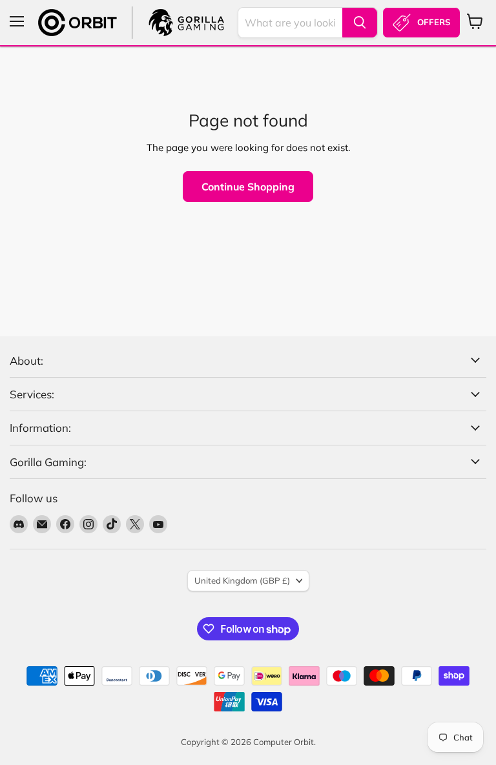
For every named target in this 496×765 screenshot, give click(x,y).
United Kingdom (242, 580)
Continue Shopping (248, 186)
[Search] (359, 22)
